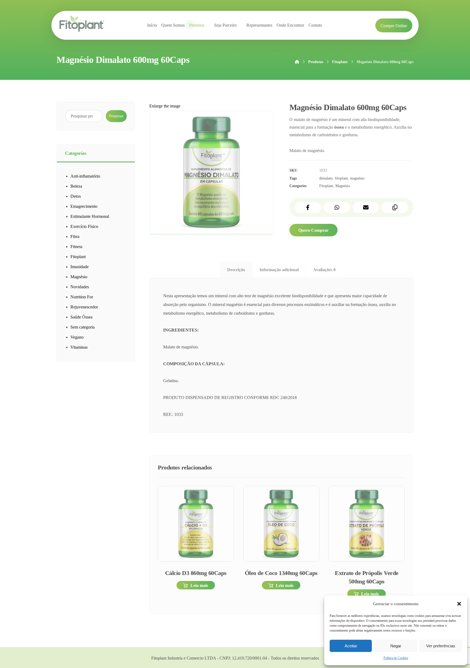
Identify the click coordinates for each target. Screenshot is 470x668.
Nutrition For (81, 297)
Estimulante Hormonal (89, 216)
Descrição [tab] (236, 269)
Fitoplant (326, 186)
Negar (395, 646)
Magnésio (342, 186)
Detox (75, 196)
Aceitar (351, 646)
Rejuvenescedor (84, 307)
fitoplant (341, 178)
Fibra (74, 236)
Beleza (76, 186)
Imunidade (79, 266)
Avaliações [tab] (324, 269)
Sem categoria (82, 327)
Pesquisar (116, 116)
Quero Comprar (313, 230)
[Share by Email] (366, 207)
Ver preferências (440, 646)
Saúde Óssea (81, 317)
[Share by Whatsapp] (337, 207)
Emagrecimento (83, 206)
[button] (459, 604)
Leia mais (199, 585)
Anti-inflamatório (85, 176)
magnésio (357, 178)
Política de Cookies (396, 658)
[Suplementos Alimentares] (82, 24)
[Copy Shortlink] (395, 207)
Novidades (79, 286)
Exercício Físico (84, 226)
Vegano (77, 337)
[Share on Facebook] (308, 207)
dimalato (326, 178)
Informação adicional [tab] (279, 269)
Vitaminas (79, 347)
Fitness (76, 246)
